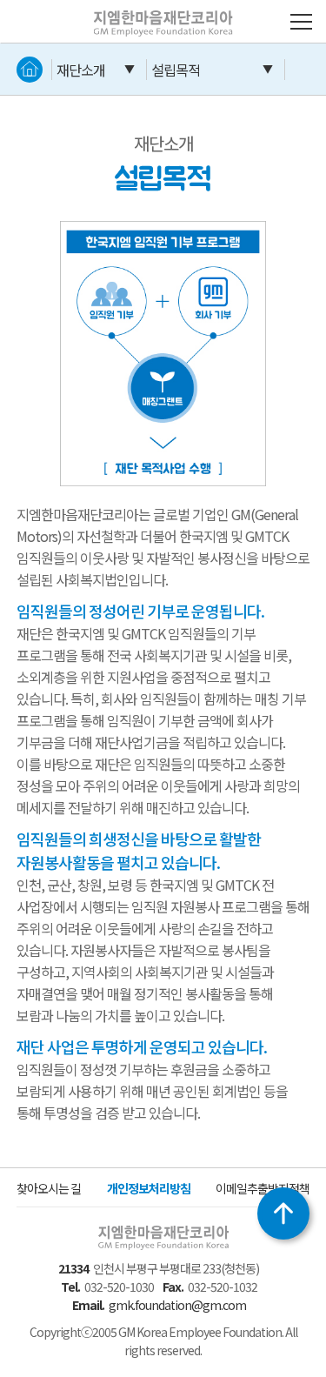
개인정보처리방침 (148, 1188)
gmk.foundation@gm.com (177, 1304)
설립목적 (175, 69)
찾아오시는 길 (49, 1188)
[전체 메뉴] (301, 21)
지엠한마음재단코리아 (137, 10)
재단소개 (81, 69)
